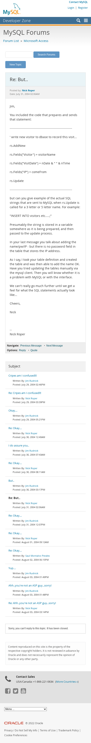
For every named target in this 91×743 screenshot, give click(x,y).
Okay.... (12, 410)
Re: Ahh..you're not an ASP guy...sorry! (32, 603)
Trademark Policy (68, 730)
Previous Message (31, 345)
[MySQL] (12, 9)
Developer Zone (17, 20)
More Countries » (67, 681)
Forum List (11, 41)
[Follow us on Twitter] (15, 692)
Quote (33, 350)
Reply (22, 350)
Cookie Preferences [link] (15, 735)
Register (83, 7)
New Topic (16, 64)
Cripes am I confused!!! (22, 375)
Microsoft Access (36, 41)
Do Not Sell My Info (26, 730)
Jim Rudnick (31, 380)
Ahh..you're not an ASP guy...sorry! (29, 585)
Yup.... (12, 568)
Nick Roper (31, 398)
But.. (11, 480)
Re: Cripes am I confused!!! (24, 393)
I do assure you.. (18, 445)
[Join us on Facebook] (7, 692)
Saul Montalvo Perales (37, 555)
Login (71, 7)
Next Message (54, 345)
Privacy (8, 730)
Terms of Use (48, 730)
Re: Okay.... (15, 428)
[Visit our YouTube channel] (23, 692)
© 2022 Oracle (34, 723)
